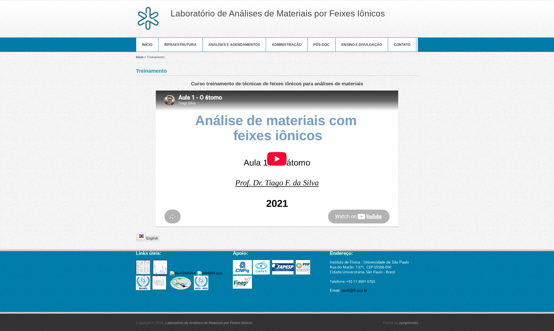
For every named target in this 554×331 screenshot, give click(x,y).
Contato (402, 45)
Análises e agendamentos (234, 45)
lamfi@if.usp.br (354, 290)
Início (147, 45)
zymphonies (408, 323)
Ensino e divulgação (361, 45)
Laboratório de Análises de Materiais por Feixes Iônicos (208, 323)
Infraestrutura (180, 45)
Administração (287, 45)
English (151, 238)
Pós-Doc (321, 45)
